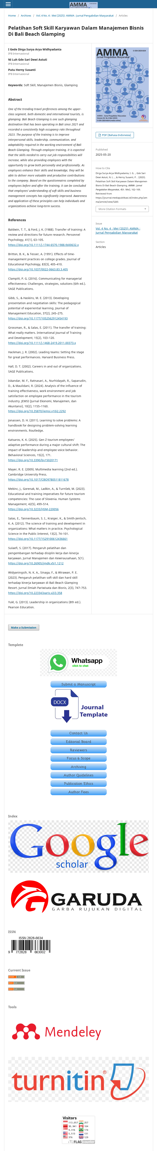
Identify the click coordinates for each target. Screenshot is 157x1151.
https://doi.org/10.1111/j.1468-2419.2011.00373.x (42, 343)
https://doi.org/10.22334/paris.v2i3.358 (35, 593)
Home (12, 15)
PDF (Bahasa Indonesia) (116, 135)
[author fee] (78, 794)
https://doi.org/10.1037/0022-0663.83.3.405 (38, 269)
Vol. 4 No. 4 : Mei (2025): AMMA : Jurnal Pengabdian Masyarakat (75, 15)
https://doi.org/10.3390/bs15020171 (33, 460)
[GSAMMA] (78, 872)
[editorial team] (78, 744)
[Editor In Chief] (78, 735)
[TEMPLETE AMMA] (78, 724)
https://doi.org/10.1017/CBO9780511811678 (38, 479)
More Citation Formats (112, 209)
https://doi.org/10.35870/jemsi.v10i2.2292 (37, 411)
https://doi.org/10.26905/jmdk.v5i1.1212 (36, 563)
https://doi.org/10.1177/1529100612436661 (38, 539)
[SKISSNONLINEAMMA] (29, 953)
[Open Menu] (8, 4)
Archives (26, 15)
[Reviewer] (78, 752)
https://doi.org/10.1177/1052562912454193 (38, 318)
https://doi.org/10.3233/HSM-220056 (33, 509)
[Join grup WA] (78, 675)
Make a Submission (23, 627)
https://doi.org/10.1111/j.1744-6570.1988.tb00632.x (43, 245)
